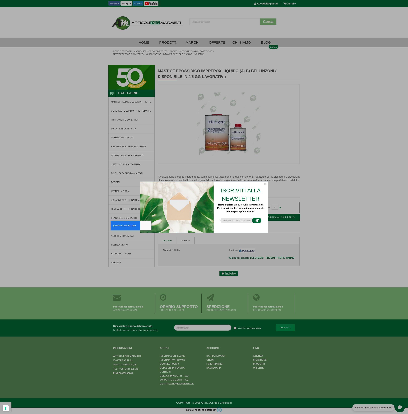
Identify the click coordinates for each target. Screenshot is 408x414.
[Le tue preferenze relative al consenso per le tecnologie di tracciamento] (6, 408)
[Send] (256, 220)
